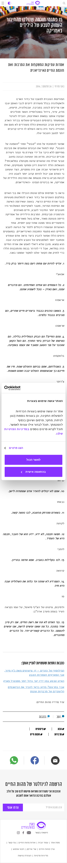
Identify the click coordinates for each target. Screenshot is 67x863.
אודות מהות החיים (27, 842)
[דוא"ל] (55, 760)
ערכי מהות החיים (47, 849)
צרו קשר (12, 842)
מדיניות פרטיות (41, 855)
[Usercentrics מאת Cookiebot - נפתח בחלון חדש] (19, 388)
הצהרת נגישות (24, 855)
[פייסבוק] (35, 761)
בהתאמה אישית (35, 471)
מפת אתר (55, 842)
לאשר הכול (33, 459)
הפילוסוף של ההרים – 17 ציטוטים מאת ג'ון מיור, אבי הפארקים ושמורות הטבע (34, 673)
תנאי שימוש (18, 849)
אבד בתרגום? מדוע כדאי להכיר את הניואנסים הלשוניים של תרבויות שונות (36, 689)
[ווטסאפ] (13, 760)
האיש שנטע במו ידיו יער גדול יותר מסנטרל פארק (33, 681)
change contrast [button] (9, 3)
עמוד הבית (43, 842)
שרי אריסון (31, 849)
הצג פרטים (16, 447)
